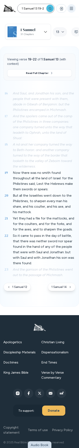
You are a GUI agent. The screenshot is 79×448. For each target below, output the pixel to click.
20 (6, 195)
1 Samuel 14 (59, 287)
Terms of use (38, 430)
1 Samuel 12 (19, 287)
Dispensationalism (54, 352)
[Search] (50, 8)
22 (6, 235)
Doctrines (10, 362)
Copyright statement (11, 429)
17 (6, 116)
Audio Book (39, 445)
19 (6, 172)
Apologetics (12, 342)
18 (6, 144)
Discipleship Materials (19, 352)
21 (6, 218)
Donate (54, 411)
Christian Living (52, 342)
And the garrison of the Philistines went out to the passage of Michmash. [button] (43, 272)
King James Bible (15, 372)
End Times (49, 362)
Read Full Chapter (37, 73)
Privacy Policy (62, 430)
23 (6, 269)
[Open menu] (71, 8)
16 (6, 93)
